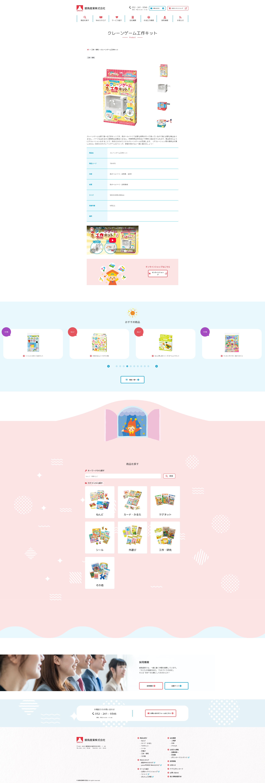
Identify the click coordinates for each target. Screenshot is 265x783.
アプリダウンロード (176, 769)
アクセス (174, 746)
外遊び (233, 332)
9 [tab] (145, 366)
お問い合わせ (156, 8)
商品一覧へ (133, 380)
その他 (100, 332)
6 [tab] (134, 366)
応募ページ (175, 686)
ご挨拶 (173, 740)
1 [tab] (117, 366)
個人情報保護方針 (176, 776)
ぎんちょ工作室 (146, 777)
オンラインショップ (158, 273)
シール (143, 748)
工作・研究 (95, 49)
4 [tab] (127, 366)
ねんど (34, 332)
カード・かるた (146, 743)
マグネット (145, 746)
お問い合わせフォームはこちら (160, 713)
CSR (172, 743)
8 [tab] (141, 366)
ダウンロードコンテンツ (179, 757)
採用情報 (164, 20)
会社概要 (132, 20)
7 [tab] (138, 366)
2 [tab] (120, 366)
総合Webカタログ (147, 762)
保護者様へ (175, 752)
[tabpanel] (61, 344)
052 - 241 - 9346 (105, 714)
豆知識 (173, 755)
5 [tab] (131, 366)
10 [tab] (148, 366)
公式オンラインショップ (177, 8)
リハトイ (144, 774)
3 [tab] (124, 366)
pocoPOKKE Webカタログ (150, 765)
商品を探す (85, 20)
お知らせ (180, 20)
